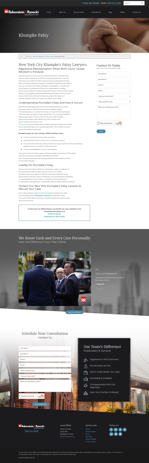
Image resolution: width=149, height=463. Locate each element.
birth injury (22, 124)
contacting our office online (54, 216)
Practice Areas (78, 12)
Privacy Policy (90, 441)
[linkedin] (111, 434)
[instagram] (116, 430)
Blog (110, 12)
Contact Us (137, 12)
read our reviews (74, 312)
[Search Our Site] (142, 3)
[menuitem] (96, 429)
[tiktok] (120, 430)
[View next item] (102, 289)
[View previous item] (96, 289)
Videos (122, 12)
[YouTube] (116, 434)
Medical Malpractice (39, 56)
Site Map (89, 436)
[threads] (125, 430)
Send (101, 131)
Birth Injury (50, 56)
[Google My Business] (120, 434)
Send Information (41, 404)
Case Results (96, 12)
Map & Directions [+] (67, 436)
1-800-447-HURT (90, 3)
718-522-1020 (114, 3)
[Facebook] (111, 430)
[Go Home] (21, 56)
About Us (62, 12)
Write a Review (91, 439)
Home (49, 12)
